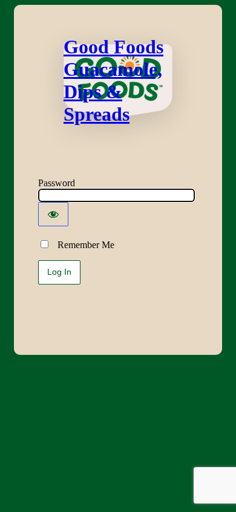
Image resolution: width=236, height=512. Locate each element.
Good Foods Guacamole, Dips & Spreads (113, 80)
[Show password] (53, 214)
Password (56, 183)
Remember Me (82, 245)
